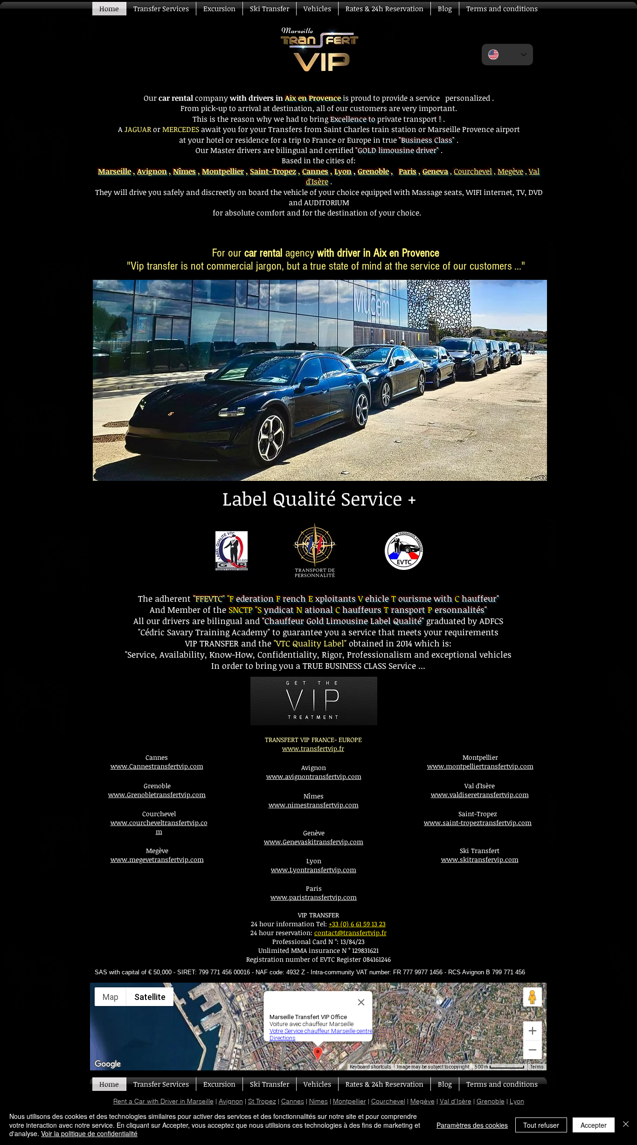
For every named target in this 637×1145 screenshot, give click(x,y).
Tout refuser (541, 1125)
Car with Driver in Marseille (174, 1101)
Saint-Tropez (273, 171)
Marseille (114, 171)
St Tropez (262, 1101)
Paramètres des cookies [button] (472, 1125)
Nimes (318, 1101)
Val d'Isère (455, 1101)
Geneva (435, 171)
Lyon (343, 171)
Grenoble (491, 1101)
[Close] (625, 1125)
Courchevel (473, 171)
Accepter (594, 1125)
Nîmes (184, 171)
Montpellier (223, 171)
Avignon (152, 171)
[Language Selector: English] (507, 54)
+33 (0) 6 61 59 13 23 (357, 923)
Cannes (315, 171)
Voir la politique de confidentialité (89, 1133)
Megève (510, 171)
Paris (407, 171)
